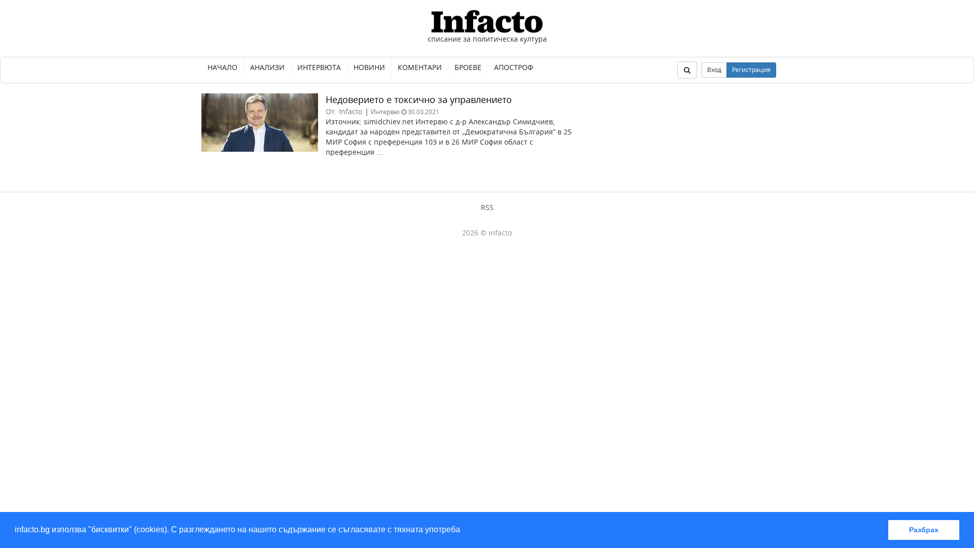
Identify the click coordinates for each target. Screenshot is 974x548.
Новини (369, 67)
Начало (222, 67)
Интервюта (319, 67)
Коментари (420, 67)
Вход (714, 69)
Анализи (267, 67)
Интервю (385, 111)
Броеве (468, 67)
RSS (487, 207)
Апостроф (513, 67)
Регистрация (751, 69)
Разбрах (923, 530)
